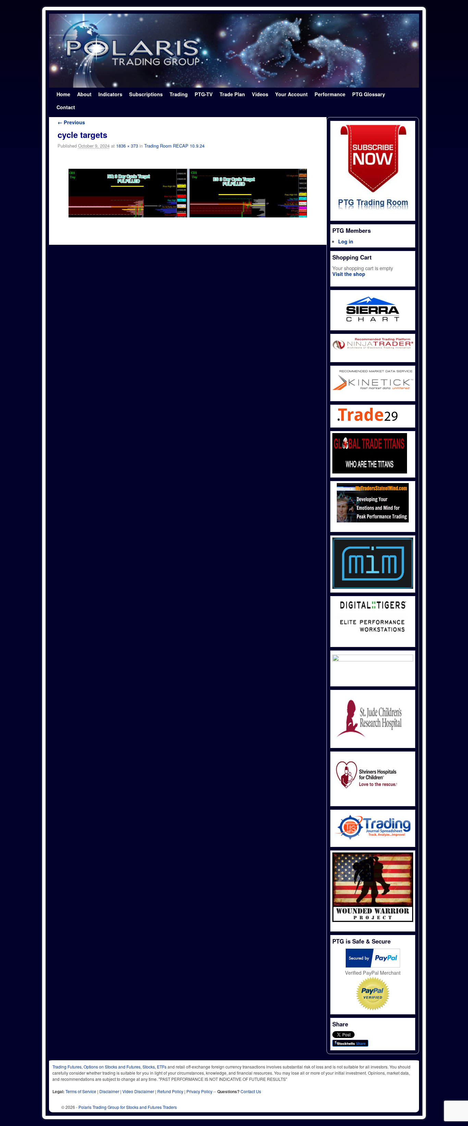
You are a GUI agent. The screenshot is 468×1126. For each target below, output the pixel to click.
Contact (66, 107)
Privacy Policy (199, 1091)
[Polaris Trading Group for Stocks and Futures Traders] (234, 51)
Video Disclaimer (138, 1091)
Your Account (291, 94)
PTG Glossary (368, 94)
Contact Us (251, 1091)
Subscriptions (146, 94)
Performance (330, 94)
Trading (179, 94)
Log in (345, 241)
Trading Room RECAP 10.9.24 (174, 145)
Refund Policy (170, 1091)
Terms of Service (80, 1091)
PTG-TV (204, 94)
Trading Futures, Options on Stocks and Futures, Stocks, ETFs (109, 1067)
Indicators (110, 94)
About (84, 94)
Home (63, 94)
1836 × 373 (127, 145)
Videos (260, 94)
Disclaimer (109, 1091)
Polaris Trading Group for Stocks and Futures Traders (127, 1107)
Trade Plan (232, 94)
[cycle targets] (188, 193)
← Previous (71, 122)
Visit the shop (348, 273)
